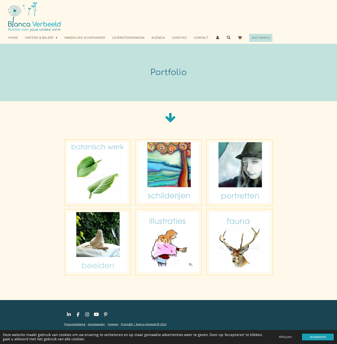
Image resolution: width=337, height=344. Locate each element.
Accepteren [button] (318, 337)
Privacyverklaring (74, 324)
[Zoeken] (228, 38)
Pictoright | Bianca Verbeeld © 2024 (143, 324)
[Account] (217, 38)
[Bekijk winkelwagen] (239, 38)
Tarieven (112, 324)
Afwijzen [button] (285, 337)
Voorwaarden (96, 324)
